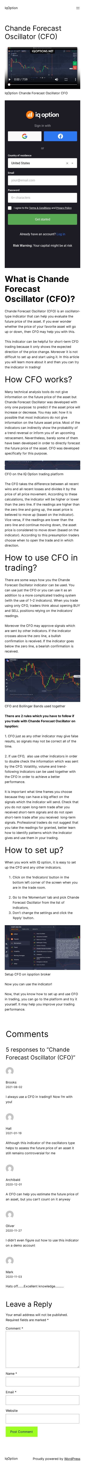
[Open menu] (78, 8)
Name (11, 1374)
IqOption (11, 8)
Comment (14, 1328)
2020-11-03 (14, 1276)
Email (11, 1392)
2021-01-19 (14, 1133)
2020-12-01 (14, 1184)
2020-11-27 (14, 1230)
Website (12, 1411)
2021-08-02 (14, 1087)
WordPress (72, 1459)
